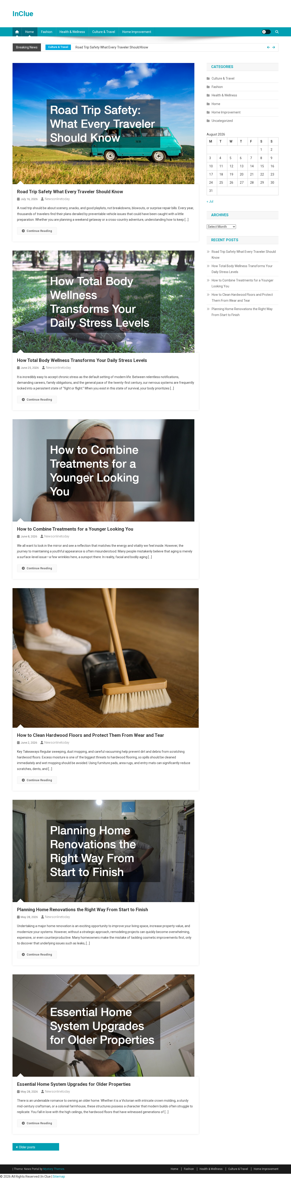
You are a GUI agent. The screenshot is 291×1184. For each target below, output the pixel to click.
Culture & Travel (103, 32)
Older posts (27, 1147)
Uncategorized (222, 121)
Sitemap (59, 1176)
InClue (23, 13)
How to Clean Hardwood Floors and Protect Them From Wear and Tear (90, 735)
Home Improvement (136, 32)
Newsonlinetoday (57, 199)
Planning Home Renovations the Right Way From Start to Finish (82, 909)
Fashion (46, 32)
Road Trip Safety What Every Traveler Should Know (70, 191)
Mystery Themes (53, 1169)
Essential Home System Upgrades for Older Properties (74, 1084)
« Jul (210, 201)
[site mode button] (266, 32)
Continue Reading (39, 231)
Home (29, 32)
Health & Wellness (72, 32)
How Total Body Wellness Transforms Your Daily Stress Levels (122, 50)
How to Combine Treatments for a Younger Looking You (75, 529)
